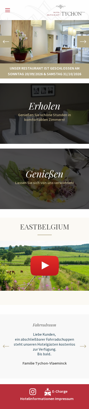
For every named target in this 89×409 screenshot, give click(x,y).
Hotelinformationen (37, 398)
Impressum (64, 398)
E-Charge (59, 391)
